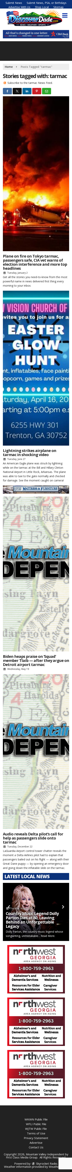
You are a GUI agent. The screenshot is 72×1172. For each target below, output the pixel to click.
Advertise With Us (19, 7)
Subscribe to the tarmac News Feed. (30, 83)
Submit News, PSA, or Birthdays (46, 3)
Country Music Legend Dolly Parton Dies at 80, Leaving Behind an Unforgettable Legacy (32, 920)
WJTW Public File (36, 1129)
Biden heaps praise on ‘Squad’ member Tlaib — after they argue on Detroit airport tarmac (36, 660)
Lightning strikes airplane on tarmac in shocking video (29, 452)
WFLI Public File (36, 1124)
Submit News (14, 3)
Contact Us (36, 1147)
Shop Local (42, 7)
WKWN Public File (36, 1119)
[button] (64, 15)
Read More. (48, 936)
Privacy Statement (36, 1138)
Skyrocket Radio (46, 1163)
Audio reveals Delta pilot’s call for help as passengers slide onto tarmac (33, 838)
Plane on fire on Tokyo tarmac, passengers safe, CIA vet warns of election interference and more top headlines (35, 262)
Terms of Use (36, 1133)
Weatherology (58, 1167)
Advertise (36, 1143)
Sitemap (58, 7)
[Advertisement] (36, 34)
